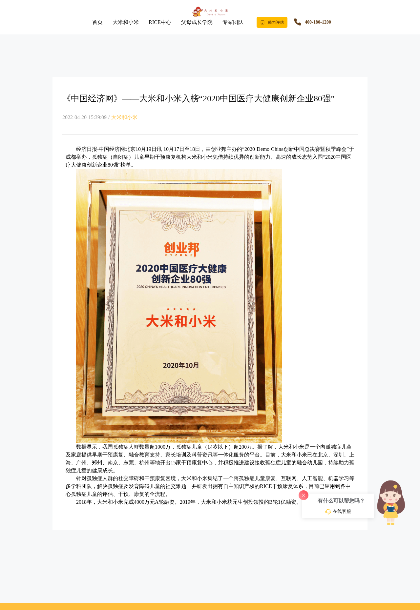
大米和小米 (126, 22)
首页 (97, 22)
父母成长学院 (197, 22)
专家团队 (232, 22)
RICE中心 (160, 22)
